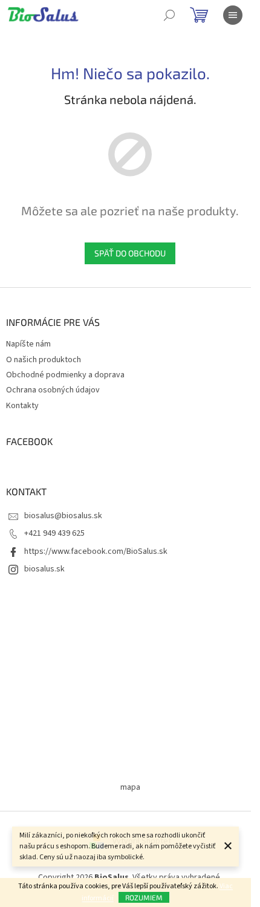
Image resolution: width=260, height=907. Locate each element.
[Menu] (233, 15)
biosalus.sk (44, 569)
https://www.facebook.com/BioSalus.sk (95, 551)
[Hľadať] (169, 15)
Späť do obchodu (130, 253)
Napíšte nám (28, 344)
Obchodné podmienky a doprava (65, 375)
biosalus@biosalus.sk (63, 516)
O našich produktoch (43, 360)
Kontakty (22, 406)
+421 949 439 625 (54, 533)
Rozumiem (144, 897)
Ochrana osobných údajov (53, 390)
